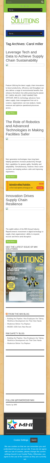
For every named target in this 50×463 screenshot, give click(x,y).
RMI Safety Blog (15, 333)
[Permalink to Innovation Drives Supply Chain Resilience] (25, 209)
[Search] (42, 2)
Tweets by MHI (11, 405)
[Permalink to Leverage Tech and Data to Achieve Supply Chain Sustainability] (25, 66)
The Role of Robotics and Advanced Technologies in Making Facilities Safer (25, 128)
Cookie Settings (21, 440)
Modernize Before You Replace (18, 324)
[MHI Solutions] (25, 23)
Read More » (11, 113)
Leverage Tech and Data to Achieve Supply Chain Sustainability (24, 56)
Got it (34, 440)
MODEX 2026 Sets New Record (19, 327)
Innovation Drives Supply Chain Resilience (20, 200)
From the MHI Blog (18, 314)
